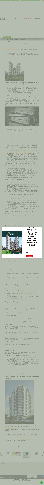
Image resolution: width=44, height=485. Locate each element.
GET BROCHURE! (29, 256)
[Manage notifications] (42, 483)
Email (27, 252)
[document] (22, 242)
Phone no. (28, 248)
